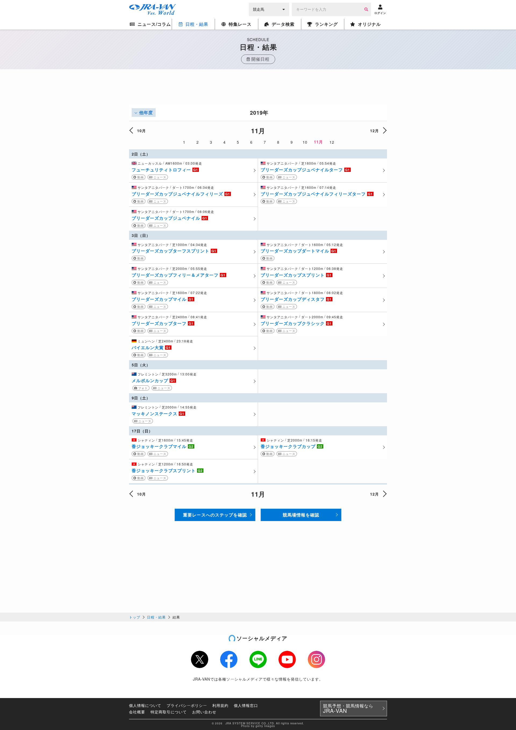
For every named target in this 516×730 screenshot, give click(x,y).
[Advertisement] (258, 92)
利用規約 (220, 705)
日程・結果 (156, 617)
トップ (134, 617)
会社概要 (137, 711)
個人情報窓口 (246, 705)
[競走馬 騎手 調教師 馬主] (269, 9)
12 (331, 142)
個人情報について (145, 705)
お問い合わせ (204, 711)
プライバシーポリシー (187, 705)
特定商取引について (168, 711)
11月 (318, 142)
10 (305, 142)
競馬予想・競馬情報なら (348, 708)
